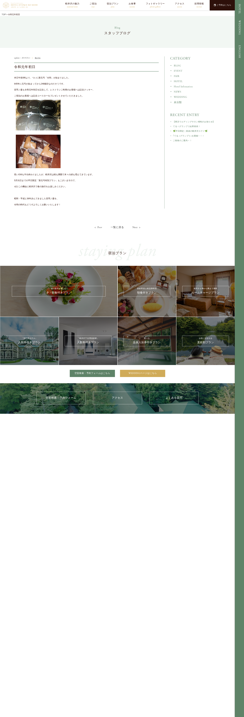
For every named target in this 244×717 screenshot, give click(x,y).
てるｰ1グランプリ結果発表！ (186, 126)
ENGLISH (239, 51)
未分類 (178, 102)
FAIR (176, 76)
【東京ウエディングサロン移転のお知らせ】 (194, 122)
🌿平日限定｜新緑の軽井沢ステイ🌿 (190, 131)
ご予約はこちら (224, 5)
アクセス (179, 5)
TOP (4, 14)
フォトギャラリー (155, 5)
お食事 (132, 5)
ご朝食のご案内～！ (182, 140)
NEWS (177, 91)
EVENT (178, 70)
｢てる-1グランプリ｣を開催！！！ (188, 136)
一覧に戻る (117, 227)
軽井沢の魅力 (72, 5)
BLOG (38, 58)
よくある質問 (174, 398)
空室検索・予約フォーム (61, 398)
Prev (99, 227)
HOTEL (239, 9)
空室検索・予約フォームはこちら (92, 373)
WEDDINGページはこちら (142, 373)
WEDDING (239, 27)
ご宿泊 (93, 5)
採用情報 (199, 5)
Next (135, 227)
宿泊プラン (113, 5)
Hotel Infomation (183, 86)
